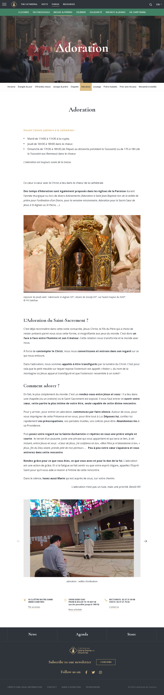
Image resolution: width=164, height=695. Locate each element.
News (32, 634)
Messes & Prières (63, 12)
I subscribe (106, 662)
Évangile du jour (25, 86)
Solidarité (96, 12)
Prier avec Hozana (128, 86)
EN (158, 4)
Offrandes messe (43, 86)
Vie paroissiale (41, 12)
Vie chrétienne (137, 12)
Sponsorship (93, 687)
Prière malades (110, 86)
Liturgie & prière (60, 86)
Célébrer (81, 12)
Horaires (11, 86)
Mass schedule (75, 609)
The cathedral (29, 4)
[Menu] (4, 4)
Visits (44, 4)
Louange (97, 86)
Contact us (114, 607)
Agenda (82, 634)
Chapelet (75, 86)
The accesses (34, 607)
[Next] (145, 541)
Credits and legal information (25, 687)
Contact (52, 687)
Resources (69, 4)
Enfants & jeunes (116, 12)
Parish (55, 4)
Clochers (23, 12)
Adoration (85, 86)
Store (131, 634)
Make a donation (71, 687)
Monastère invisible (147, 86)
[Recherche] (150, 4)
